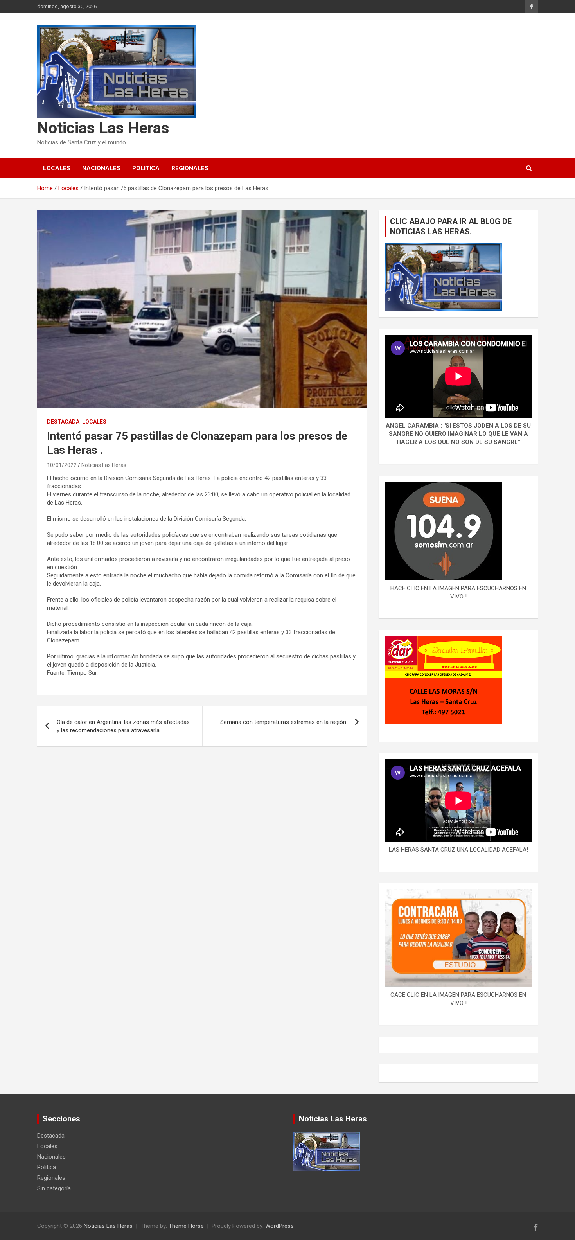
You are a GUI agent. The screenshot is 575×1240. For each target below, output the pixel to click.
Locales (56, 168)
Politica (146, 168)
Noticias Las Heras (103, 128)
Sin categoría (54, 1188)
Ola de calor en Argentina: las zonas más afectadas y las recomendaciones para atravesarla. (123, 726)
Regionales (189, 168)
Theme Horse (186, 1225)
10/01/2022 (62, 465)
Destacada (63, 422)
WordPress (279, 1225)
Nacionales (101, 168)
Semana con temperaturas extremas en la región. (283, 722)
